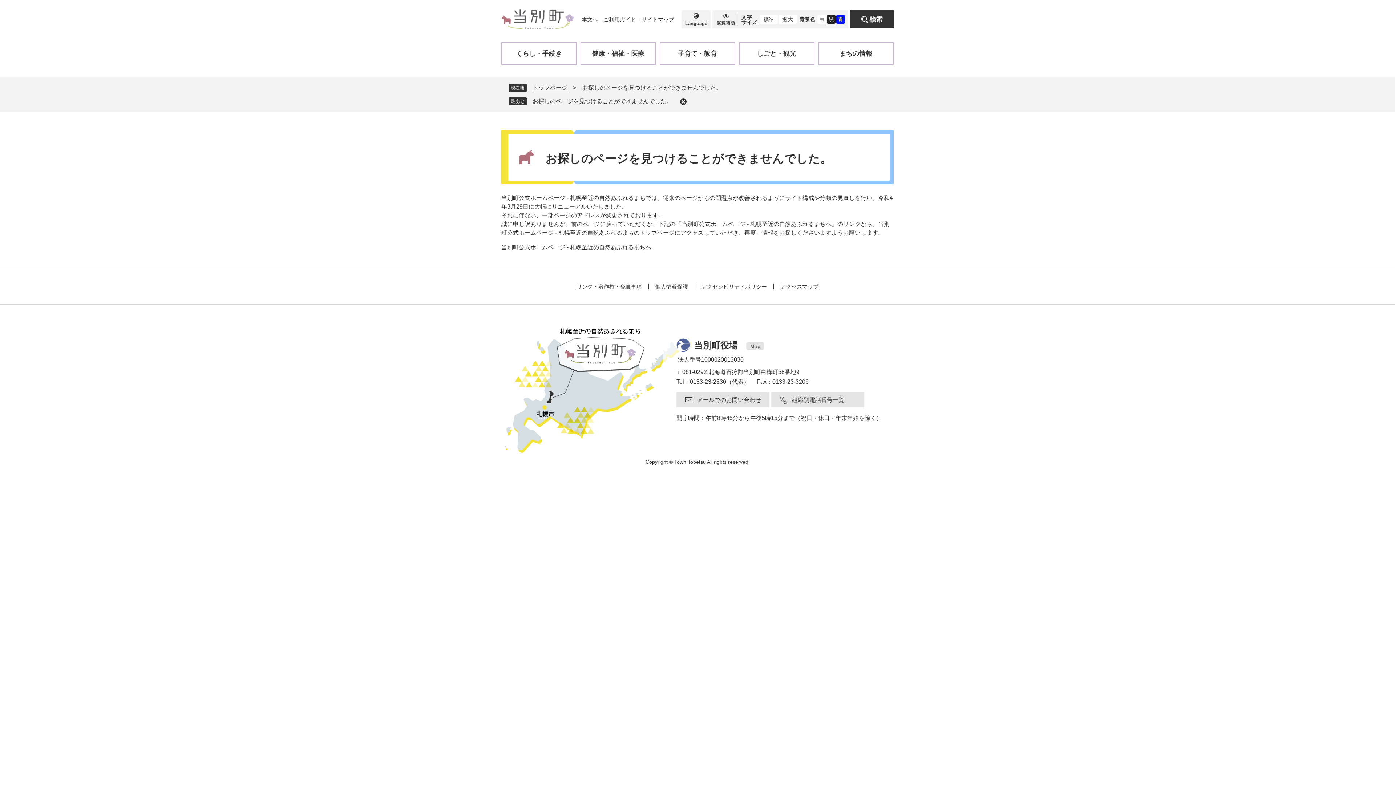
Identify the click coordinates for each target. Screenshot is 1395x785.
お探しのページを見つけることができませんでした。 (602, 101)
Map (755, 346)
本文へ (590, 19)
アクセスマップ (799, 286)
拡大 (787, 19)
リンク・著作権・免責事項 (609, 286)
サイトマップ (658, 19)
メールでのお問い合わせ (729, 400)
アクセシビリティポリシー (734, 286)
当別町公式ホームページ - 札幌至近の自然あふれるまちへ (576, 247)
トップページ (550, 88)
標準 (769, 20)
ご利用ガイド (619, 19)
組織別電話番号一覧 (818, 400)
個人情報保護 (671, 286)
